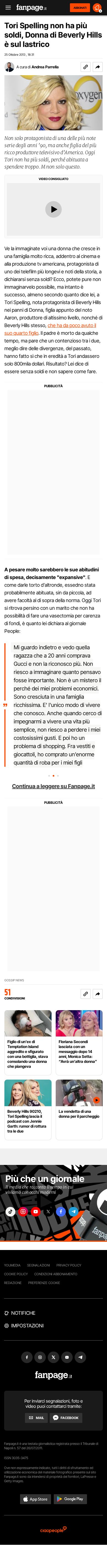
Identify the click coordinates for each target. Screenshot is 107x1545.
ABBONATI (80, 7)
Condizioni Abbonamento (55, 1274)
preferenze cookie (44, 1283)
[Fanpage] (53, 1375)
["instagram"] (23, 1212)
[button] (98, 67)
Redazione (13, 1283)
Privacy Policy (69, 1265)
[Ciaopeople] (53, 1530)
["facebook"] (61, 1212)
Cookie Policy (16, 1274)
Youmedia (12, 1265)
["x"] (48, 1212)
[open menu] (6, 7)
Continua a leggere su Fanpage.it (53, 786)
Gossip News (14, 980)
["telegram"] (73, 1212)
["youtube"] (36, 1212)
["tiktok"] (10, 1212)
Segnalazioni (38, 1265)
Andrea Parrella (45, 66)
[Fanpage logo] (31, 7)
